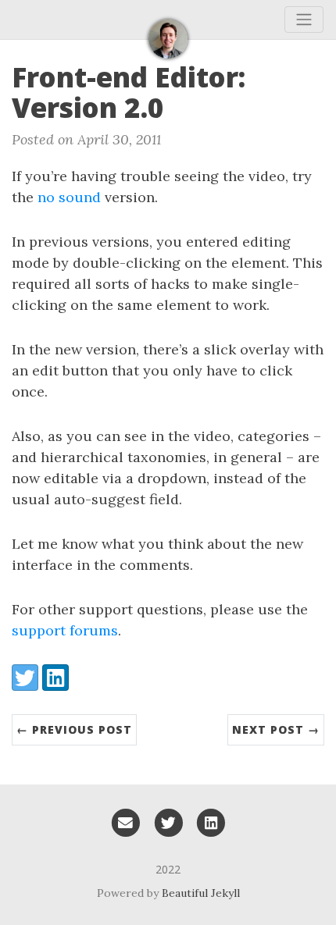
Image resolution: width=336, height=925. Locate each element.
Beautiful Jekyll (201, 893)
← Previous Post (74, 729)
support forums (65, 630)
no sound (69, 197)
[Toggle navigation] (303, 19)
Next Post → (276, 729)
